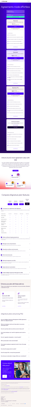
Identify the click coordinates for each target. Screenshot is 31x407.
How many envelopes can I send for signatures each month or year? (13, 333)
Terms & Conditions (8, 385)
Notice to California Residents (4, 405)
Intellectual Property (10, 405)
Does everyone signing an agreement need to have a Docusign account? (13, 345)
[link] (15, 27)
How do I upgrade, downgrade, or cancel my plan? (11, 337)
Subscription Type (9, 14)
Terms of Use (13, 403)
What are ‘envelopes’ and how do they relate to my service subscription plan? (12, 325)
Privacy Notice (17, 403)
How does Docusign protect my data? (8, 349)
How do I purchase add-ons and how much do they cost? (12, 328)
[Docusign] (4, 1)
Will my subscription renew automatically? (9, 340)
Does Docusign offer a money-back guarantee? (10, 352)
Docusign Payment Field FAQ (14, 391)
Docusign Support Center (8, 400)
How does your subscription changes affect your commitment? (13, 356)
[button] (28, 1)
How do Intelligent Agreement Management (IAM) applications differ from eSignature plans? (13, 320)
